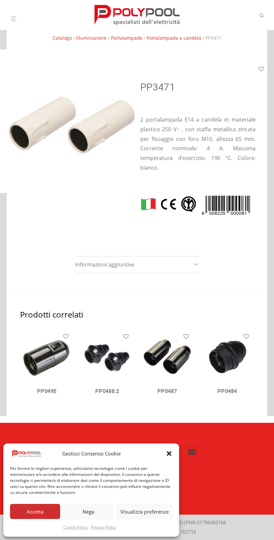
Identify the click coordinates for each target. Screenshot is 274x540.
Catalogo (62, 38)
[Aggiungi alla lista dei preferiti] (65, 337)
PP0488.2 (107, 391)
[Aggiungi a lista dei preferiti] (261, 69)
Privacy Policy (103, 527)
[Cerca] (264, 15)
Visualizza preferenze (144, 511)
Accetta (35, 511)
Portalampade (126, 38)
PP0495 (46, 391)
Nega (88, 511)
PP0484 (227, 391)
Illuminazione (91, 38)
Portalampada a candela (174, 38)
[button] (169, 453)
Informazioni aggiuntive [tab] (104, 264)
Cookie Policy (75, 527)
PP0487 (167, 391)
